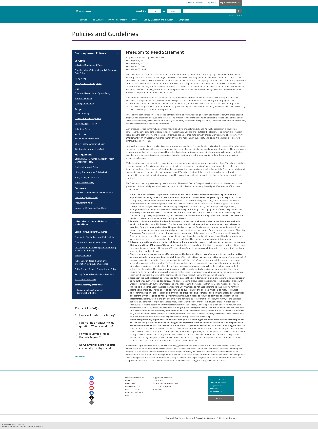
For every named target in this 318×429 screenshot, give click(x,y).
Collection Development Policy (89, 65)
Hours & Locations (133, 395)
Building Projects (132, 386)
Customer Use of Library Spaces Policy (92, 93)
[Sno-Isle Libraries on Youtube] (91, 388)
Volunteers (157, 389)
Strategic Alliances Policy (86, 123)
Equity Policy (80, 78)
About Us (129, 380)
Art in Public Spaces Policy (87, 138)
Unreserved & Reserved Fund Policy (91, 208)
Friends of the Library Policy (88, 118)
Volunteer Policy (82, 129)
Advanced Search (235, 15)
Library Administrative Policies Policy (92, 172)
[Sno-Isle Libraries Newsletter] (91, 402)
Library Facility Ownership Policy (90, 144)
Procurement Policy (84, 202)
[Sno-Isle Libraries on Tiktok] (91, 397)
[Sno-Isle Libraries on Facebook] (91, 378)
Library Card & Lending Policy (88, 83)
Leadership (130, 383)
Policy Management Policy (87, 177)
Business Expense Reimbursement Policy (94, 192)
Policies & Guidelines (134, 392)
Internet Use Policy (83, 98)
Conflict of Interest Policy (86, 167)
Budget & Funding (132, 389)
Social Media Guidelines (85, 279)
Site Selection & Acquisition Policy (90, 149)
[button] (194, 3)
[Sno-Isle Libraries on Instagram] (91, 383)
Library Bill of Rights (86, 293)
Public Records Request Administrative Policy (95, 269)
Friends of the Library (162, 386)
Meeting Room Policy (84, 103)
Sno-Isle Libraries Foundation (165, 383)
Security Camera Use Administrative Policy (94, 274)
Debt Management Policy (86, 197)
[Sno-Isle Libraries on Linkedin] (91, 393)
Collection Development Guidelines (91, 231)
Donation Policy (82, 113)
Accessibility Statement (206, 418)
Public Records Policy (84, 182)
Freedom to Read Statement (90, 290)
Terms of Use (172, 418)
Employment (158, 380)
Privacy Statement (83, 255)
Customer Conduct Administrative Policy (93, 242)
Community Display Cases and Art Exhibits (94, 237)
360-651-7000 (216, 391)
